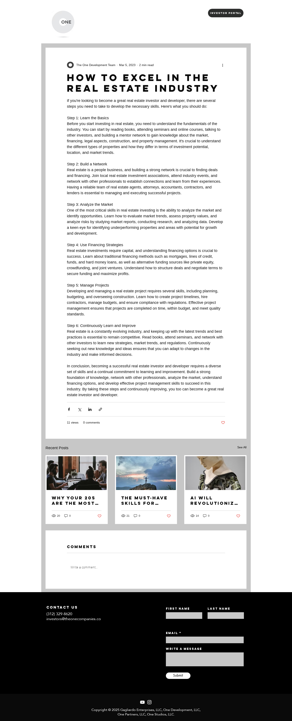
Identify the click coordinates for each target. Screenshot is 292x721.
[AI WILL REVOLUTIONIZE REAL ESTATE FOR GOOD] (215, 473)
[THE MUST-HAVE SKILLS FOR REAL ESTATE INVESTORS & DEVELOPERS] (146, 473)
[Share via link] (100, 409)
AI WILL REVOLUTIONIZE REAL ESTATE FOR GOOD (214, 500)
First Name (178, 609)
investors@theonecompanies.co (73, 618)
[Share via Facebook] (69, 409)
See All (241, 447)
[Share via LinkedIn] (90, 409)
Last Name (219, 609)
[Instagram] (149, 702)
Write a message (184, 649)
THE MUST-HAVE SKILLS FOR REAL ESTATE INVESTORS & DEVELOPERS (144, 500)
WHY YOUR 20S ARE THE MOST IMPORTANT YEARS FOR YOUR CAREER (74, 500)
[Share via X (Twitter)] (79, 409)
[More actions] (222, 65)
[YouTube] (142, 702)
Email (172, 633)
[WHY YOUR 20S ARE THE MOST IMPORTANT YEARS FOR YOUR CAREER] (77, 473)
